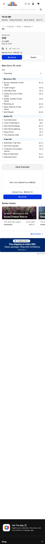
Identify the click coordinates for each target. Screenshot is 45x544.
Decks (19, 26)
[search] (20, 9)
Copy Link (16, 48)
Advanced (27, 26)
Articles (5, 20)
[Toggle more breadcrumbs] (3, 26)
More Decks (36, 234)
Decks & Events (16, 20)
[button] (40, 9)
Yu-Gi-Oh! (6, 17)
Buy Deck (12, 57)
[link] (12, 4)
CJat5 (6, 41)
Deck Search (29, 20)
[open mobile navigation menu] (4, 4)
